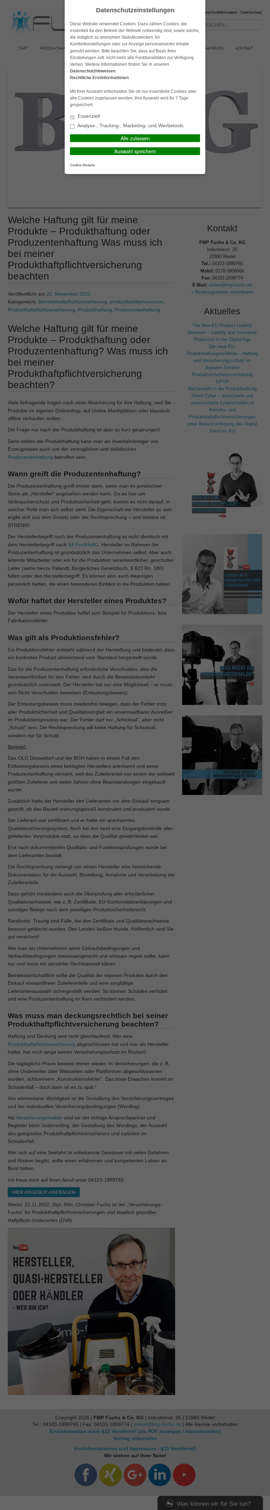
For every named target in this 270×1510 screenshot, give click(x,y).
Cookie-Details (82, 165)
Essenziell (88, 116)
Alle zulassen (135, 138)
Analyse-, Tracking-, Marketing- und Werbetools (130, 125)
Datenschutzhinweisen (92, 71)
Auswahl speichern (135, 151)
